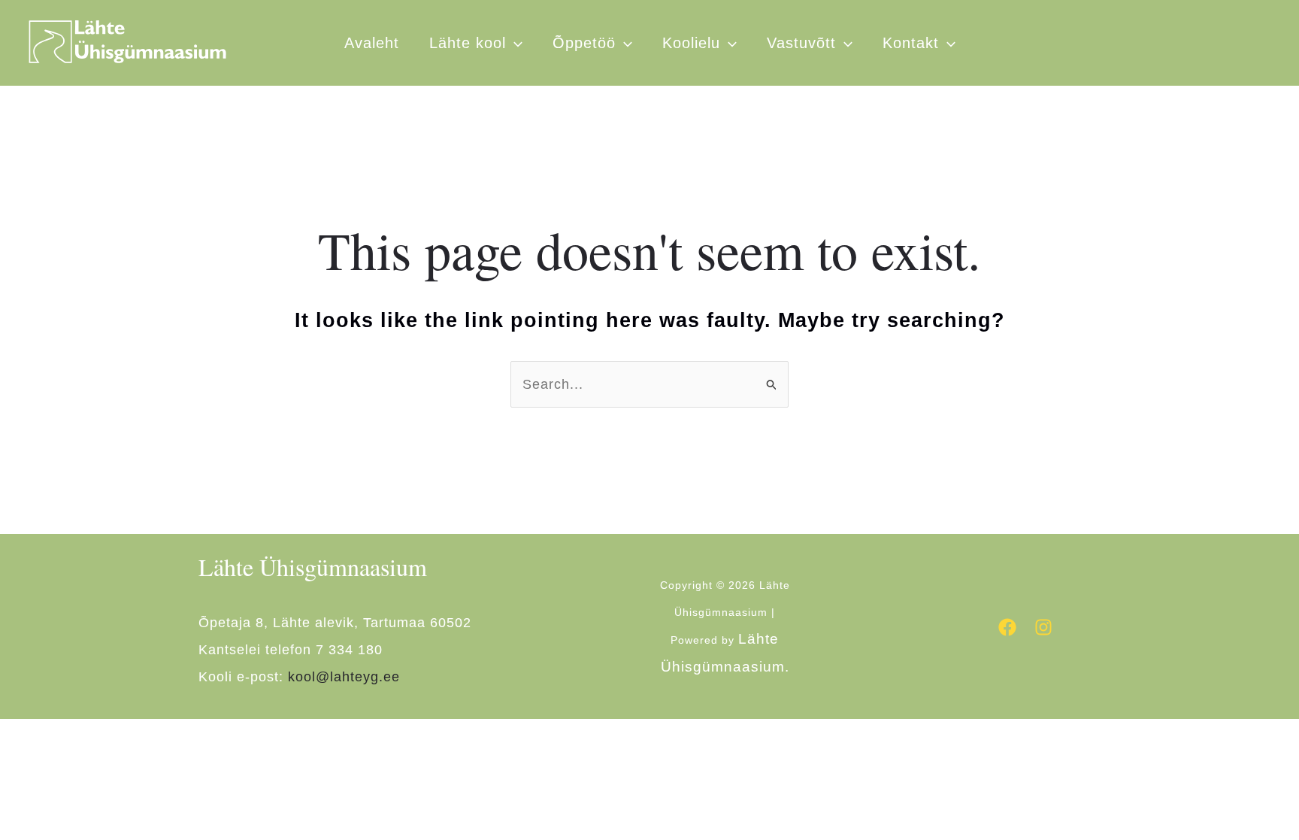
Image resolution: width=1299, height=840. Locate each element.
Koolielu (691, 43)
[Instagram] (1043, 627)
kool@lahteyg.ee (344, 676)
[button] (728, 43)
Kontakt (911, 43)
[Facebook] (1007, 627)
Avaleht (371, 43)
